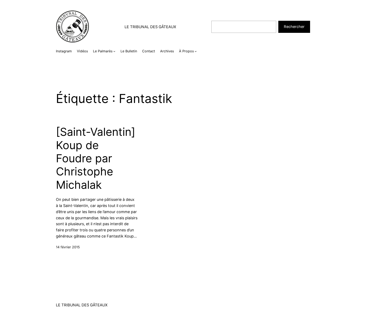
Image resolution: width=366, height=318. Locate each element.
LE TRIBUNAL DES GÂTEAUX (150, 27)
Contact (148, 51)
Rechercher (294, 26)
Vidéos (82, 51)
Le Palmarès (102, 51)
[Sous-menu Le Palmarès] (114, 51)
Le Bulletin (129, 51)
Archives (167, 51)
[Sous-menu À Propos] (196, 51)
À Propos (186, 51)
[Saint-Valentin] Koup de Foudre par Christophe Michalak (95, 158)
